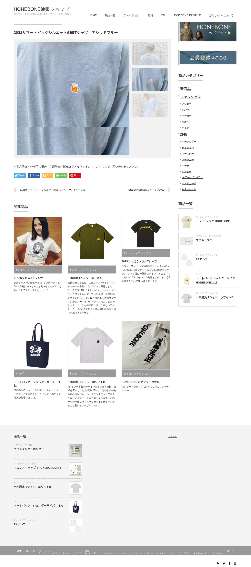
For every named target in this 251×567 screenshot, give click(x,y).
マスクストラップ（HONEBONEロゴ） (38, 467)
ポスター (186, 171)
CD (163, 15)
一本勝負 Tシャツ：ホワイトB (86, 382)
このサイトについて (221, 15)
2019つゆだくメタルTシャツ (139, 261)
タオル (128, 373)
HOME (92, 15)
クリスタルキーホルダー (29, 448)
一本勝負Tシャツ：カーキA (85, 278)
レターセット (189, 189)
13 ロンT (201, 259)
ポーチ (185, 165)
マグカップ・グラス (192, 177)
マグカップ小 (204, 240)
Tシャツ (21, 269)
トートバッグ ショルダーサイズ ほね (38, 505)
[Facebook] (229, 563)
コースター (188, 153)
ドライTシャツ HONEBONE (213, 221)
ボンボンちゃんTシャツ (28, 278)
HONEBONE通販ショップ (42, 9)
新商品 (185, 89)
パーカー (186, 115)
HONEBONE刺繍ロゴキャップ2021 (146, 189)
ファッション (131, 15)
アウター (186, 103)
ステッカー (188, 159)
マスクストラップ (22, 463)
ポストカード (189, 183)
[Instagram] (235, 563)
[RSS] (218, 563)
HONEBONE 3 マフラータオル (141, 382)
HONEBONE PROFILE (187, 15)
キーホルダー (189, 141)
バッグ (20, 373)
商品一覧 (110, 15)
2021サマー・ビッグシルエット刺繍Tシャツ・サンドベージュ (52, 189)
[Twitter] (223, 563)
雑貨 (150, 15)
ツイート (172, 436)
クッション (188, 147)
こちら (100, 166)
